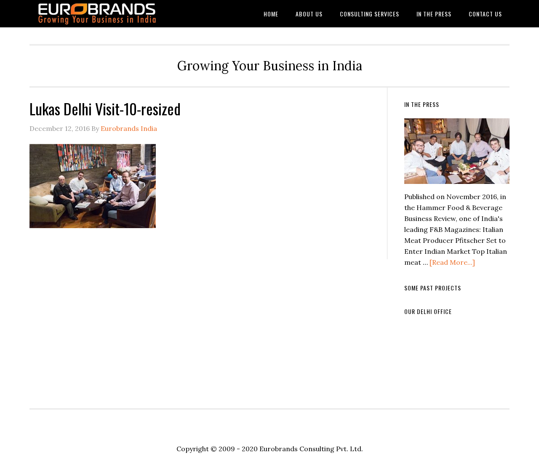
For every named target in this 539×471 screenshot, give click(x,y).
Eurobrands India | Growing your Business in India (96, 13)
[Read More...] (452, 262)
